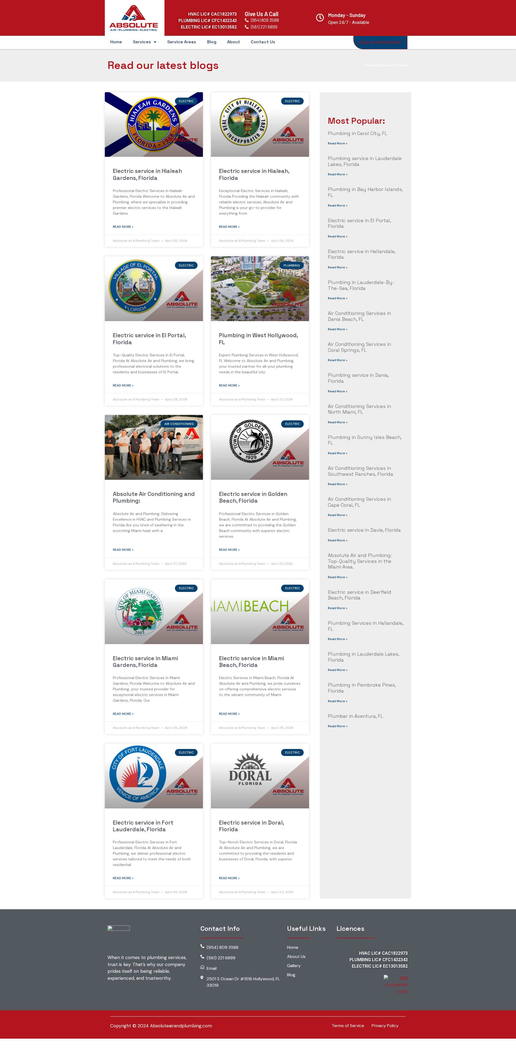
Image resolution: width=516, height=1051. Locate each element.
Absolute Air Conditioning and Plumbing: (154, 497)
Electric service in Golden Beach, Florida (253, 497)
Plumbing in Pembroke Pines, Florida (362, 688)
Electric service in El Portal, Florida (149, 339)
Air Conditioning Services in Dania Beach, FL (359, 316)
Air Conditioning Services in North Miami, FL (359, 409)
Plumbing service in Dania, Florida (358, 378)
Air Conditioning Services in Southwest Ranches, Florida (360, 471)
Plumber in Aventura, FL (355, 716)
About (233, 42)
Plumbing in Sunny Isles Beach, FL (364, 440)
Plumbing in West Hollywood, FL (258, 339)
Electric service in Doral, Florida (251, 826)
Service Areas (181, 42)
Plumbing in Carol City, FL (357, 133)
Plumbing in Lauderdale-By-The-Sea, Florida (361, 285)
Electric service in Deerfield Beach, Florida (359, 595)
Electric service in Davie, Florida (364, 530)
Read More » (123, 227)
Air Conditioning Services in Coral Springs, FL (359, 347)
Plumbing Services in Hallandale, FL (365, 626)
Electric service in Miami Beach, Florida (251, 662)
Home (116, 42)
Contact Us (263, 42)
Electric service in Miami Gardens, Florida (145, 662)
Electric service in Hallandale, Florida (361, 254)
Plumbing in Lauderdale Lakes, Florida (363, 657)
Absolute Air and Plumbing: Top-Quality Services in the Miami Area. (360, 561)
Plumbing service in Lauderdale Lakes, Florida (365, 161)
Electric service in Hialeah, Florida (254, 174)
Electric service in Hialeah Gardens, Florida (147, 174)
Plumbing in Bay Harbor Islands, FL (365, 192)
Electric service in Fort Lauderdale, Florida (143, 826)
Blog (211, 42)
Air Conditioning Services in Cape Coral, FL (359, 502)
